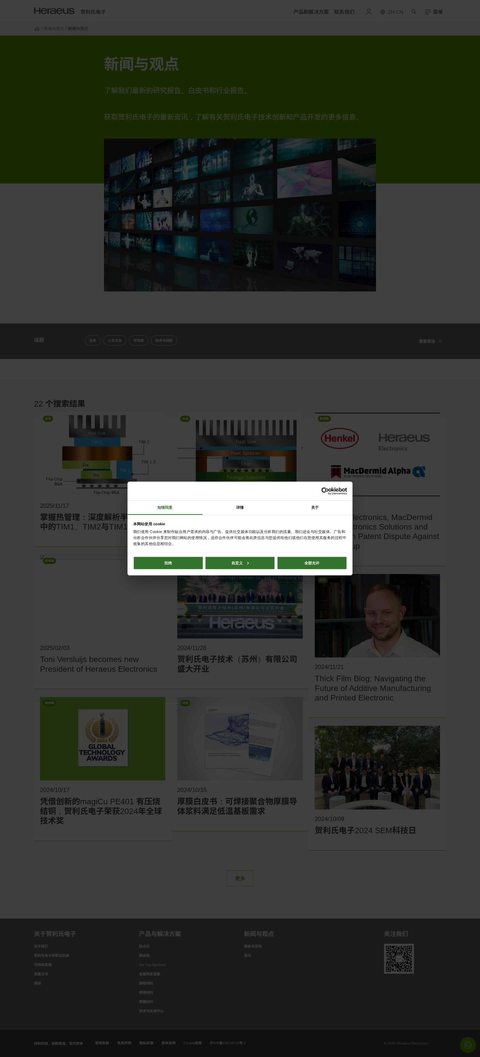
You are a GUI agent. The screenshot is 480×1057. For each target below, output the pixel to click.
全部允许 (312, 562)
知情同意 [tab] (165, 507)
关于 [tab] (315, 507)
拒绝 (168, 562)
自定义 (237, 562)
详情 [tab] (240, 507)
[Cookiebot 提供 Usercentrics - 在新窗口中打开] (325, 491)
